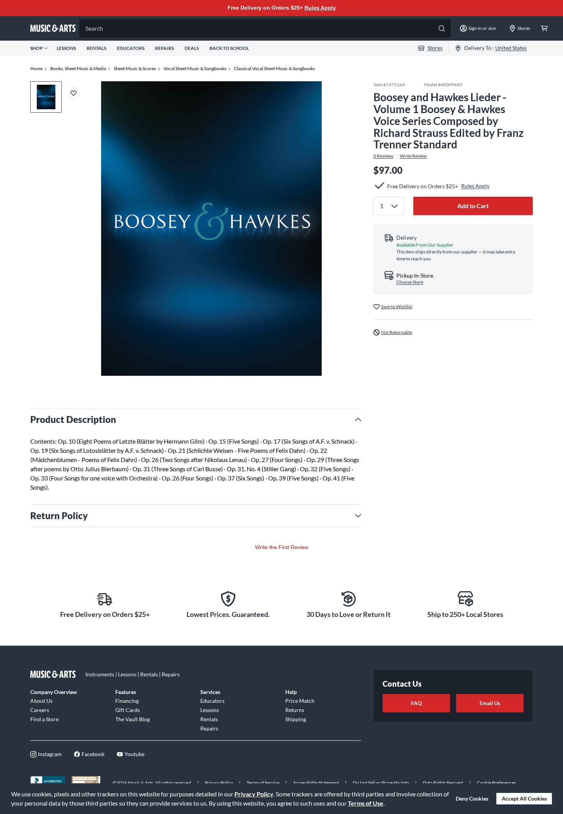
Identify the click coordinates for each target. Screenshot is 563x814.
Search (94, 28)
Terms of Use (365, 803)
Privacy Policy (253, 794)
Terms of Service (263, 783)
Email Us (490, 703)
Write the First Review (281, 547)
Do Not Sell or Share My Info (381, 783)
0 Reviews (383, 156)
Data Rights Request (443, 783)
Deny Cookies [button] (472, 798)
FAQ (416, 703)
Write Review (413, 156)
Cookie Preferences (496, 783)
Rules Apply (320, 8)
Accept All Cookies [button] (524, 798)
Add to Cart (473, 205)
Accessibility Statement (316, 783)
